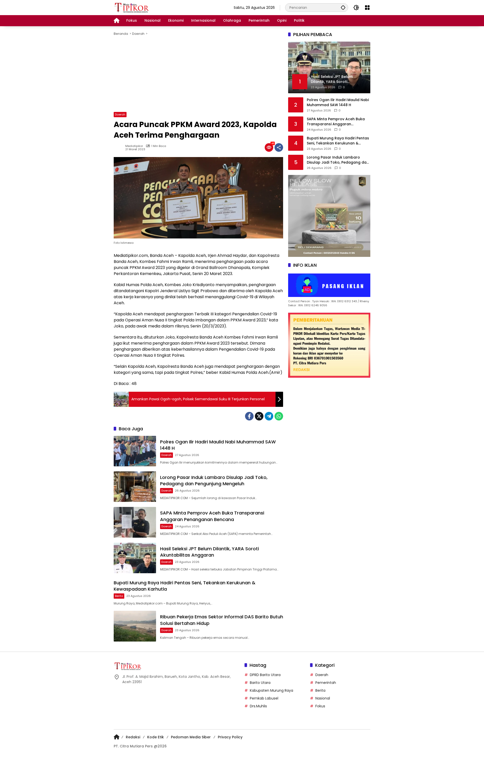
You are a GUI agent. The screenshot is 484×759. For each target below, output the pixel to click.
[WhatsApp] (279, 416)
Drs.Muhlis (258, 706)
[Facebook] (249, 416)
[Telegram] (269, 416)
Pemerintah (325, 682)
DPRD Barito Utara (265, 674)
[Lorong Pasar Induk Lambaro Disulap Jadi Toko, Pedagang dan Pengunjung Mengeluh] (135, 486)
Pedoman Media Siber (191, 737)
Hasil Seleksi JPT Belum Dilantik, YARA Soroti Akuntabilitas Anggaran (209, 551)
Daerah (120, 114)
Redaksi (133, 737)
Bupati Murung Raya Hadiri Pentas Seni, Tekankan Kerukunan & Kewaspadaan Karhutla (338, 141)
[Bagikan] (279, 147)
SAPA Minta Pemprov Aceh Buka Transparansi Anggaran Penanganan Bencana (212, 516)
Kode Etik (155, 737)
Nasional (322, 698)
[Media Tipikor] (132, 7)
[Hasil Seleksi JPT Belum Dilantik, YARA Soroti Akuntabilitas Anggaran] (135, 558)
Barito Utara (260, 682)
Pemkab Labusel (264, 698)
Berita (119, 596)
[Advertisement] (198, 74)
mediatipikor (134, 146)
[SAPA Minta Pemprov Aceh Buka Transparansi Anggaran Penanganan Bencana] (135, 522)
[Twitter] (259, 416)
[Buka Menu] (367, 8)
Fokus (320, 706)
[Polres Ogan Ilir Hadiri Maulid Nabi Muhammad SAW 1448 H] (135, 451)
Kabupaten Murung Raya (271, 690)
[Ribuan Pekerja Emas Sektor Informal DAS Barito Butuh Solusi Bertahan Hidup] (135, 626)
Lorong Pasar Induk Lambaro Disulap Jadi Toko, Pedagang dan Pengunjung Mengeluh (213, 480)
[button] (343, 7)
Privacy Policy (230, 737)
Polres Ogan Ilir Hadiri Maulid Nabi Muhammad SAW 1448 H (338, 102)
